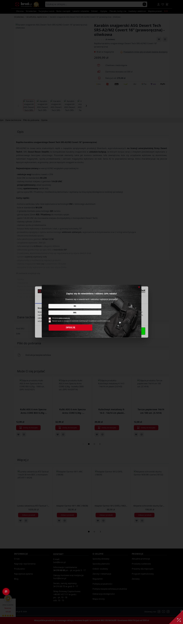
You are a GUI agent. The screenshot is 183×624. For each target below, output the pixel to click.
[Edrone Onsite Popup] (91, 312)
